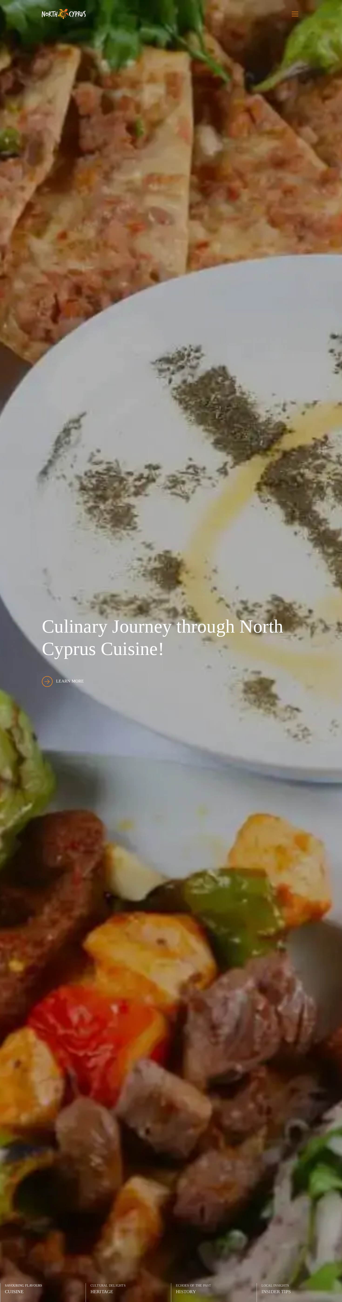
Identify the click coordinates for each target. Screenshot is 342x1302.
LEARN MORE (70, 681)
